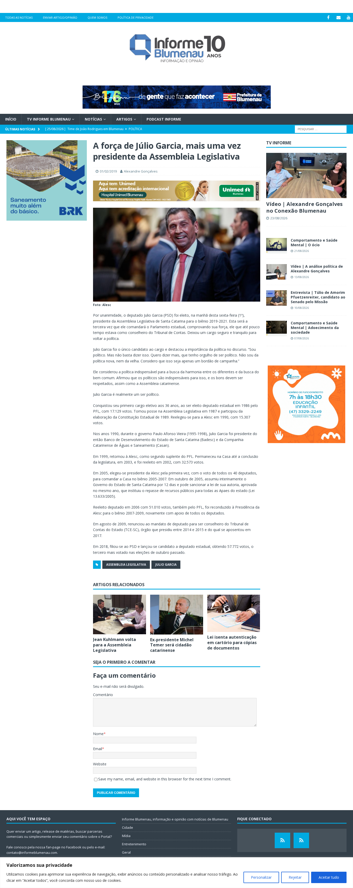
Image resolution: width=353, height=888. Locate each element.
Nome (98, 733)
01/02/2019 (108, 171)
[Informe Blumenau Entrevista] (301, 840)
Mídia (126, 835)
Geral (126, 852)
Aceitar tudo (329, 877)
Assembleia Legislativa (126, 564)
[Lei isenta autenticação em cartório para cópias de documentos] (233, 613)
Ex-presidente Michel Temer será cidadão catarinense (172, 645)
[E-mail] (338, 17)
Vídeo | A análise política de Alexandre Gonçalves (317, 268)
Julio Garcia (166, 564)
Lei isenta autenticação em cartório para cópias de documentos (232, 642)
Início (10, 119)
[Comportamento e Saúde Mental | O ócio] (276, 245)
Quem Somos (97, 17)
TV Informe (278, 143)
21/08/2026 (301, 251)
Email (97, 748)
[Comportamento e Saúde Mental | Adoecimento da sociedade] (276, 328)
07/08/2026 (301, 338)
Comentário (103, 694)
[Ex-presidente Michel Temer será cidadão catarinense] (176, 615)
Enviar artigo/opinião (60, 17)
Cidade (127, 827)
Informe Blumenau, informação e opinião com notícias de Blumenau (175, 819)
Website (99, 764)
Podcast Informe (164, 119)
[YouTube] (348, 17)
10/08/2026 (301, 308)
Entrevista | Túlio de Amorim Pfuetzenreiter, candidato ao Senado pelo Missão (318, 297)
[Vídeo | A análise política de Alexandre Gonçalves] (276, 272)
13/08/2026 (301, 277)
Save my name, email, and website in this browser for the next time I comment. (164, 779)
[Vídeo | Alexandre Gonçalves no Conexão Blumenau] (306, 175)
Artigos (124, 119)
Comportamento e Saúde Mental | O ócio (314, 242)
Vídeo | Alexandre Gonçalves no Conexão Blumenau (304, 207)
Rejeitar (295, 877)
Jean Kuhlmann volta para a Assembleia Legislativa (114, 645)
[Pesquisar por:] (321, 128)
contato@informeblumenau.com (31, 852)
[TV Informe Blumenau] (282, 840)
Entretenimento (134, 844)
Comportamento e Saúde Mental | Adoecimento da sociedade (315, 327)
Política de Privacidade (136, 17)
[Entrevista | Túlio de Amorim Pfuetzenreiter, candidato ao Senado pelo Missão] (276, 298)
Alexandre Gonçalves (141, 171)
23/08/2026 (278, 218)
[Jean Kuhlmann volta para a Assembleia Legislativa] (119, 615)
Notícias (93, 119)
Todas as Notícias (19, 17)
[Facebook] (328, 17)
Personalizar (261, 877)
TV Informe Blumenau (49, 119)
